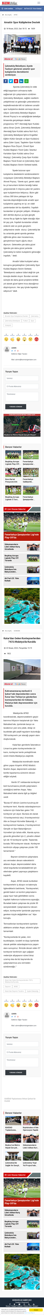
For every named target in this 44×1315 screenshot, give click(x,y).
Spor (32, 321)
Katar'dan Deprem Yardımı (14, 991)
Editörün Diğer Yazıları (19, 354)
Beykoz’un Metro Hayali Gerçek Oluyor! (12, 1147)
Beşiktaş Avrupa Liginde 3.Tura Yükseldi (12, 499)
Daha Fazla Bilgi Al (30, 1313)
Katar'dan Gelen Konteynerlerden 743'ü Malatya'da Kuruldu (19, 981)
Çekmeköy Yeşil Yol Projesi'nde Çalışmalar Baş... (30, 1165)
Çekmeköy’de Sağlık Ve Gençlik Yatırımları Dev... (12, 1165)
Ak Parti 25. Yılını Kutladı (20, 8)
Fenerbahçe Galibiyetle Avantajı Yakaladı (30, 482)
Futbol (25, 321)
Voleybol (8, 325)
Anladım (36, 1310)
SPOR (15, 15)
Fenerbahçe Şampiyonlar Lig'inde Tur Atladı (30, 499)
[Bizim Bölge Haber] (10, 3)
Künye (8, 1306)
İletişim (35, 1306)
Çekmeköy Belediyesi (12, 321)
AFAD (16, 987)
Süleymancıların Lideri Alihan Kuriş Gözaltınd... (30, 1147)
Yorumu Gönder (15, 407)
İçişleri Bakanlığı (32, 991)
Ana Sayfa (8, 15)
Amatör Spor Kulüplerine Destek (16, 316)
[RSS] (29, 1304)
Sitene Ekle (28, 1306)
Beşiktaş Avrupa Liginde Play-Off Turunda (12, 464)
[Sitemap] (34, 1304)
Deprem (8, 987)
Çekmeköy (34, 316)
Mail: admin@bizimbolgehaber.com (23, 359)
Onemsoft (25, 1302)
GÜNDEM (17, 631)
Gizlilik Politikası (17, 1306)
